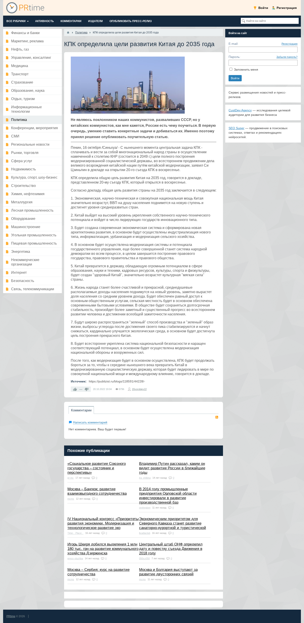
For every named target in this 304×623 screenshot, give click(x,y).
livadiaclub (144, 533)
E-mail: (233, 43)
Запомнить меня (246, 69)
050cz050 (144, 558)
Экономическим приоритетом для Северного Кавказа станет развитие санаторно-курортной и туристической (172, 523)
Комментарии (81, 410)
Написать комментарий (90, 422)
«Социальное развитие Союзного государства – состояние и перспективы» (96, 468)
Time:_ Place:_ (75, 533)
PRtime (10, 616)
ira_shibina (145, 477)
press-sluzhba (75, 558)
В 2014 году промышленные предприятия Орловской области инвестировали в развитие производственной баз (168, 496)
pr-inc (70, 477)
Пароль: (234, 57)
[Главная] (68, 32)
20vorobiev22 (139, 389)
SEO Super (236, 128)
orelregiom (144, 507)
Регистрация (290, 43)
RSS (217, 417)
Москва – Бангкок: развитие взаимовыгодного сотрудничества (97, 491)
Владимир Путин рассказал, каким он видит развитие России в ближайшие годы (172, 468)
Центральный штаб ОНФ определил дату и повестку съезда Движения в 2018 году (171, 548)
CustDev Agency (240, 110)
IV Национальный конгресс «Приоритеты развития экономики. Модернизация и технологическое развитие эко (103, 523)
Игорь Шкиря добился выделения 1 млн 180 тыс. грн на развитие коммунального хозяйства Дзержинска (102, 548)
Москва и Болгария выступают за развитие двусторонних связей (168, 572)
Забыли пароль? (287, 57)
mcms (70, 498)
